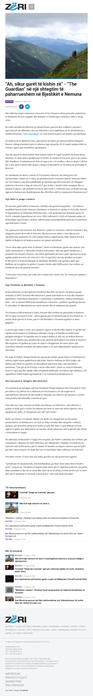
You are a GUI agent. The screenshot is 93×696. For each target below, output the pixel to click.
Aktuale (9, 627)
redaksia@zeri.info (12, 647)
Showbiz (65, 627)
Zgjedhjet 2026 (23, 627)
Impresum (63, 630)
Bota (44, 627)
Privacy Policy (77, 630)
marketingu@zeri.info (13, 649)
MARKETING (13, 681)
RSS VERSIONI (14, 685)
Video (54, 630)
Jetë (29, 630)
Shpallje (10, 633)
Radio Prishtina (24, 633)
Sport (74, 627)
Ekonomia (54, 627)
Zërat (82, 627)
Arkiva (36, 630)
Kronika (36, 627)
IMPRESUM (12, 674)
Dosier (21, 630)
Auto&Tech (10, 630)
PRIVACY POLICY (16, 677)
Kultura (9, 102)
